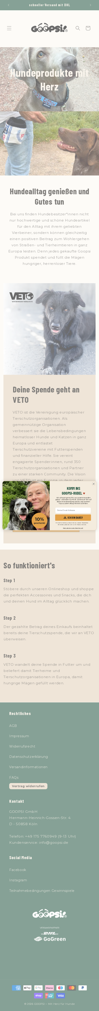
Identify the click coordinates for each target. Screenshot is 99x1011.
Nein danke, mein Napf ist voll (73, 528)
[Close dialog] (94, 484)
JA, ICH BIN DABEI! (73, 517)
